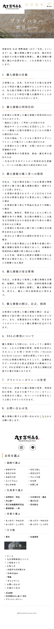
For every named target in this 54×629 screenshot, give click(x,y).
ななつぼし (35, 469)
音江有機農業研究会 (15, 504)
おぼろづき (11, 477)
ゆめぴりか (11, 469)
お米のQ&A (12, 573)
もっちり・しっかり (15, 524)
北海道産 (34, 536)
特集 (9, 577)
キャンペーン (13, 580)
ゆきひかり (35, 473)
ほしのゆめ (11, 484)
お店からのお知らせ (16, 569)
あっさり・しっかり (39, 524)
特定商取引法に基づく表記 (16, 596)
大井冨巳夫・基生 (38, 497)
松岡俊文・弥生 (13, 497)
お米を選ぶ (12, 455)
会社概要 (9, 593)
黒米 (8, 536)
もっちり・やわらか (15, 520)
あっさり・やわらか (39, 520)
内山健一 (10, 500)
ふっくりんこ (12, 480)
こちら (43, 416)
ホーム (5, 35)
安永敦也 (34, 504)
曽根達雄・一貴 (13, 508)
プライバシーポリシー (14, 599)
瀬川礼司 (34, 500)
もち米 (33, 480)
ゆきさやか (11, 473)
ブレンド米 (35, 477)
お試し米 (34, 484)
